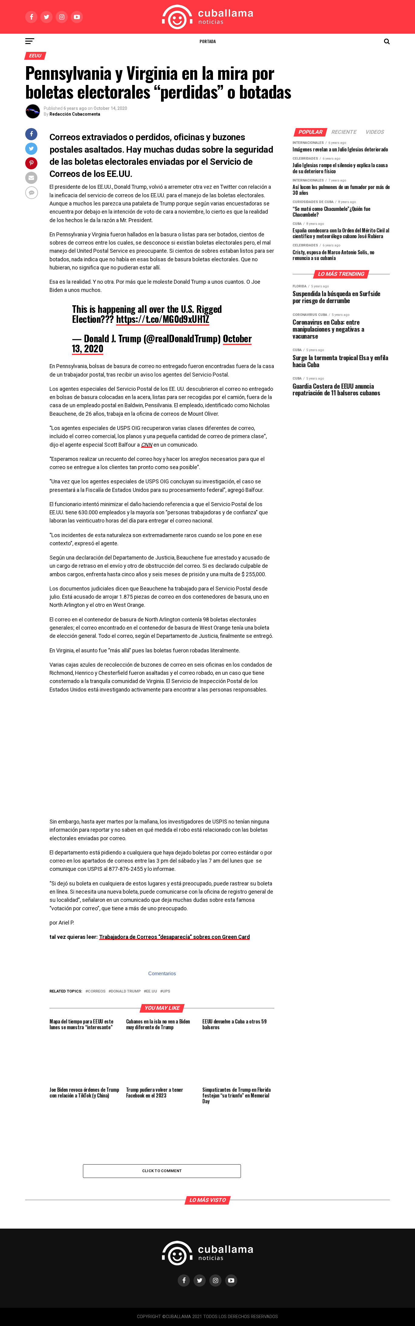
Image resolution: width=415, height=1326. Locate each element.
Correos (96, 991)
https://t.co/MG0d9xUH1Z (162, 319)
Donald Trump (126, 991)
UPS (166, 991)
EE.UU (151, 991)
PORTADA (208, 41)
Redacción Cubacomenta (75, 114)
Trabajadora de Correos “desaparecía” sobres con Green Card (174, 937)
